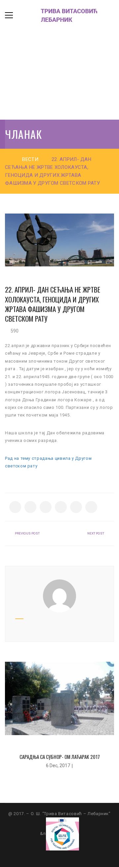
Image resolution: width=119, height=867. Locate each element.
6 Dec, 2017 (58, 765)
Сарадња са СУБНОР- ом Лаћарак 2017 (60, 756)
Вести (30, 159)
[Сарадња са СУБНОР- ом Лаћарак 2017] (59, 698)
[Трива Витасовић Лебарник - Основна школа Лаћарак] (61, 15)
